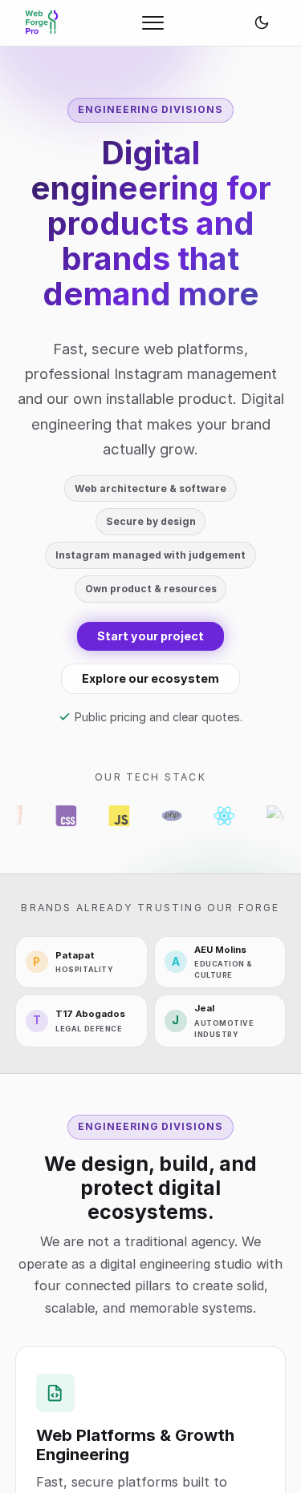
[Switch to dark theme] (261, 22)
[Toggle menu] (153, 22)
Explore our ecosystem (150, 678)
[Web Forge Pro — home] (42, 22)
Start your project (150, 636)
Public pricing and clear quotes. (158, 717)
